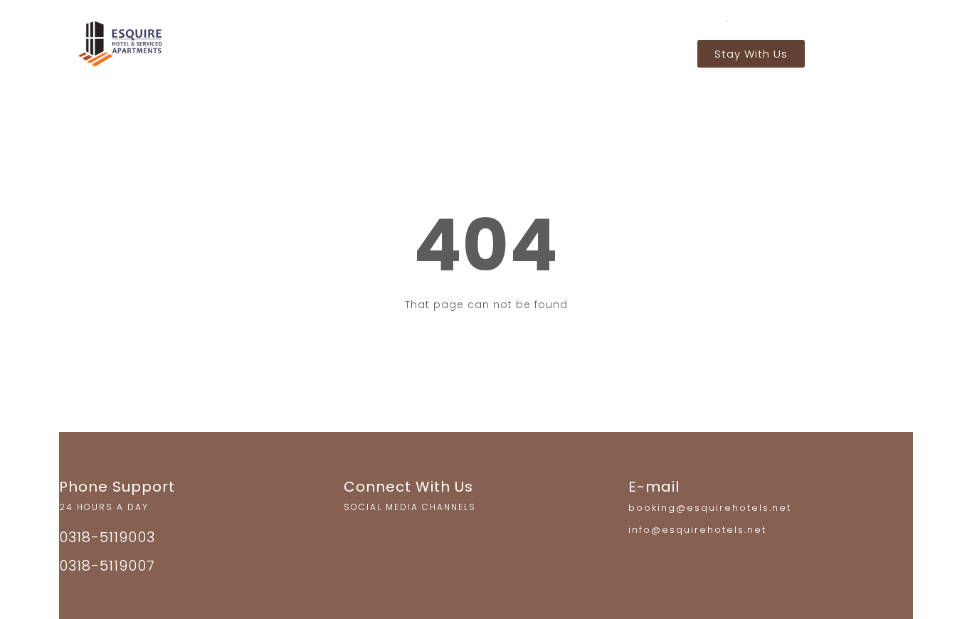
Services (481, 51)
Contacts (619, 51)
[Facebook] (387, 537)
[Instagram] (358, 537)
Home (359, 51)
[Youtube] (416, 537)
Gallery (549, 51)
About (416, 51)
